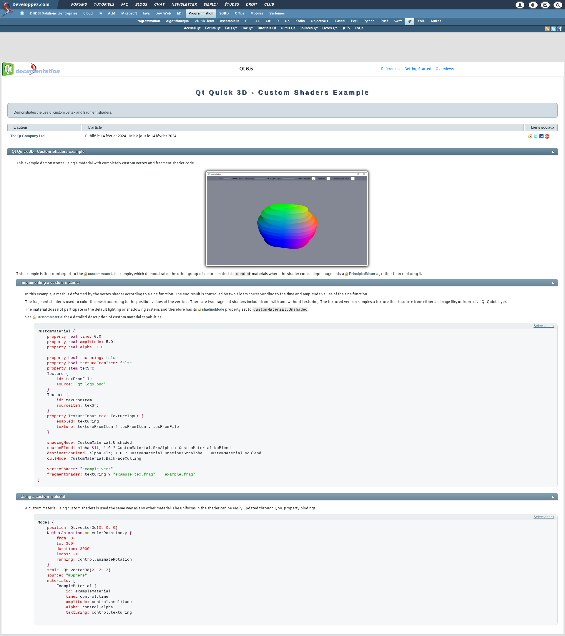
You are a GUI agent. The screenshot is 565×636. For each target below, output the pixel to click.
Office (240, 13)
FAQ (124, 4)
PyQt (359, 28)
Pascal (340, 21)
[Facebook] (541, 136)
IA (100, 13)
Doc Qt (246, 28)
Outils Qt (288, 28)
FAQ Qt (231, 28)
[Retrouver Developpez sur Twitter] (553, 28)
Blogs (140, 4)
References (390, 69)
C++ (256, 21)
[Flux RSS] (547, 28)
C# (268, 21)
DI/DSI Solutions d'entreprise (53, 13)
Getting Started (417, 69)
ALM (111, 13)
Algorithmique (177, 21)
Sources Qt (309, 28)
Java (146, 13)
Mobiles (256, 13)
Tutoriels (103, 4)
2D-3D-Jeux (204, 21)
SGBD (224, 13)
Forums (78, 4)
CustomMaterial (49, 317)
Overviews (445, 69)
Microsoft (129, 13)
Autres (436, 21)
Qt (409, 21)
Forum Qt (212, 28)
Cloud (88, 13)
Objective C (320, 21)
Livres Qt (329, 28)
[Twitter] (536, 136)
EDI (180, 13)
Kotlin (300, 21)
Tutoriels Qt (266, 28)
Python (369, 21)
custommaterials (102, 274)
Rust (384, 21)
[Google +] (547, 136)
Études (231, 4)
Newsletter (184, 4)
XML (421, 21)
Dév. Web (163, 13)
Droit (251, 4)
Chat (159, 4)
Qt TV (345, 28)
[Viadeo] (530, 136)
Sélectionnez (544, 326)
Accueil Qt (192, 28)
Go (287, 21)
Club (268, 4)
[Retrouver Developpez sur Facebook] (559, 28)
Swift (398, 21)
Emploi (210, 4)
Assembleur (229, 21)
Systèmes (277, 13)
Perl (354, 21)
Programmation (201, 13)
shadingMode (213, 309)
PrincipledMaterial (364, 274)
